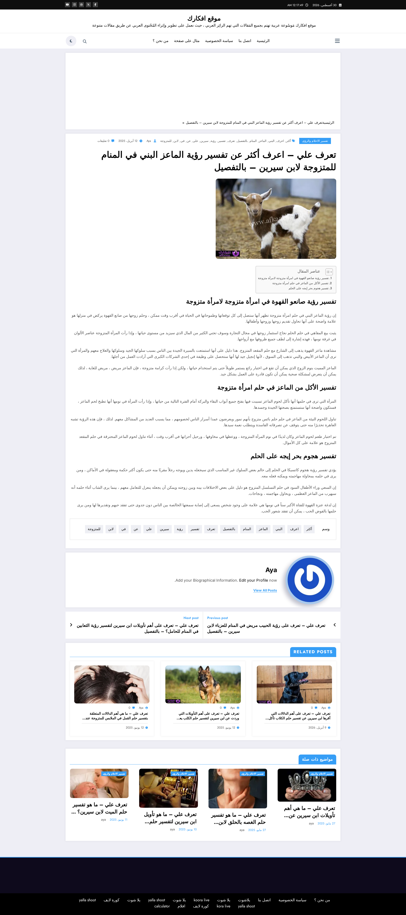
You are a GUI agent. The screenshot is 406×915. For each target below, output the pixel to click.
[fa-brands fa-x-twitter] (88, 4)
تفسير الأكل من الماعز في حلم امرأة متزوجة (300, 283)
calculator (162, 906)
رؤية (213, 141)
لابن (176, 141)
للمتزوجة (165, 141)
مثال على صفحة (187, 40)
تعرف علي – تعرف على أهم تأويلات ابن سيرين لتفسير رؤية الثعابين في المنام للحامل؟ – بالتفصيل (138, 628)
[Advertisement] (203, 88)
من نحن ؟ (161, 40)
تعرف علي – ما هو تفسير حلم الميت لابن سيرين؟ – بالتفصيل (99, 808)
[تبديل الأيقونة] (337, 41)
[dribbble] (81, 4)
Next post (191, 618)
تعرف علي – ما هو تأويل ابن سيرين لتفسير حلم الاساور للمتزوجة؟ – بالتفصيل (170, 818)
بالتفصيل (242, 141)
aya (149, 141)
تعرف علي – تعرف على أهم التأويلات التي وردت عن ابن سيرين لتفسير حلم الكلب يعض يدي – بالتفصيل (207, 716)
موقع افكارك (204, 18)
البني (271, 141)
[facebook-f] (95, 4)
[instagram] (74, 4)
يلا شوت (223, 900)
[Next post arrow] (71, 625)
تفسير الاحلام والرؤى (315, 141)
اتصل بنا (245, 40)
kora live (223, 906)
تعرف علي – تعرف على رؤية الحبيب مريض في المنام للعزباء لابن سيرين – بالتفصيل (266, 628)
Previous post (217, 618)
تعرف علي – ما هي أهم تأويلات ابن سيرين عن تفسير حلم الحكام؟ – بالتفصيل (309, 812)
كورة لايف (111, 900)
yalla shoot (156, 900)
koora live (201, 900)
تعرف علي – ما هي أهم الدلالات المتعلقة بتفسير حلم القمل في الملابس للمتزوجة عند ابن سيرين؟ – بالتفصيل (116, 716)
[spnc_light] (71, 41)
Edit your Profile (253, 580)
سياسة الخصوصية (219, 40)
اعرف (280, 141)
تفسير (222, 141)
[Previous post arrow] (334, 625)
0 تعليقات (103, 141)
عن (189, 141)
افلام (181, 906)
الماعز (262, 141)
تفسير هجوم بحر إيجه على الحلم (309, 288)
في (183, 141)
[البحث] (85, 41)
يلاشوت (244, 900)
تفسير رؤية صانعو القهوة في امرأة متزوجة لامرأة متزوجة (293, 278)
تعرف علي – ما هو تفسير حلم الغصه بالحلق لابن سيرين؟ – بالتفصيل (238, 818)
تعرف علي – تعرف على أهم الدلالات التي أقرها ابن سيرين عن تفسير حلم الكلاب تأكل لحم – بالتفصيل (299, 716)
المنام (253, 141)
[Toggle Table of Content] (327, 272)
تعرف (231, 141)
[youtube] (67, 4)
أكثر (288, 141)
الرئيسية (263, 40)
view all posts (265, 590)
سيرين (204, 141)
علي (195, 141)
